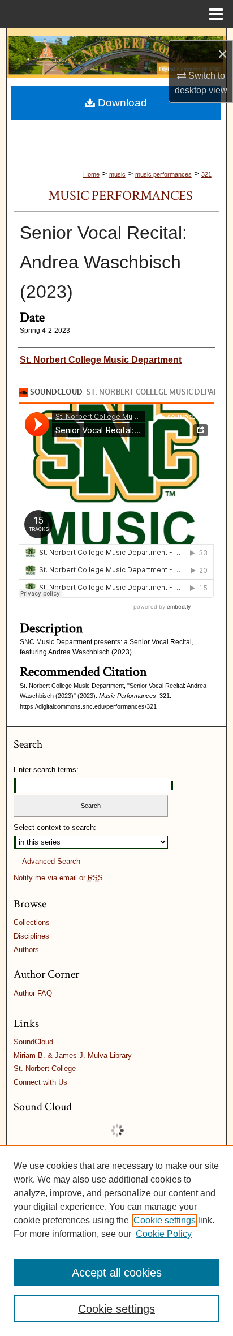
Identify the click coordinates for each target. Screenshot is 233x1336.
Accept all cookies (117, 1272)
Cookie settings (164, 1220)
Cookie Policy (164, 1234)
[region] (116, 1240)
